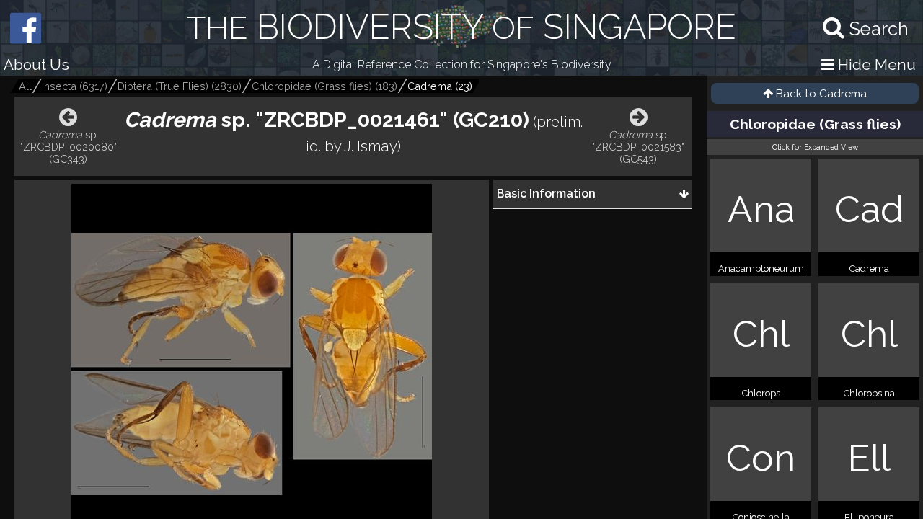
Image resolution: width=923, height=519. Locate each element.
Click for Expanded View (815, 147)
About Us (36, 65)
